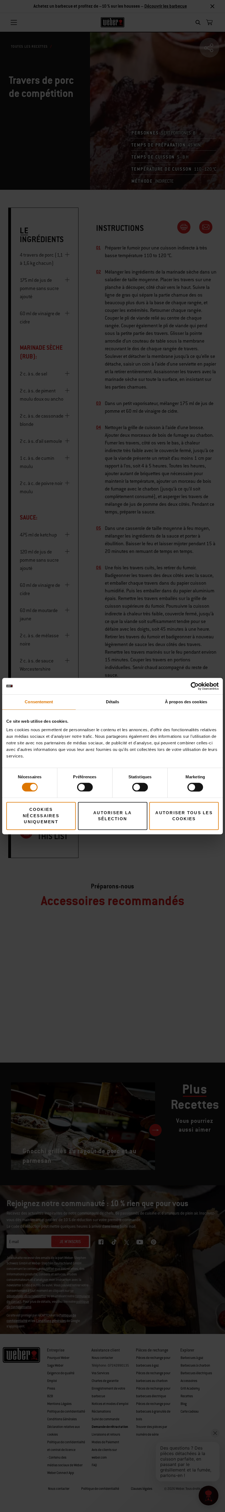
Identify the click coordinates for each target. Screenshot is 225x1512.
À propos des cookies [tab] (186, 701)
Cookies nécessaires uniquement (41, 815)
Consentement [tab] (39, 701)
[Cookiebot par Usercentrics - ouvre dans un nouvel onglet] (195, 686)
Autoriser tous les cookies (184, 815)
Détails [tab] (112, 701)
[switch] (85, 787)
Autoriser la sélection (112, 815)
